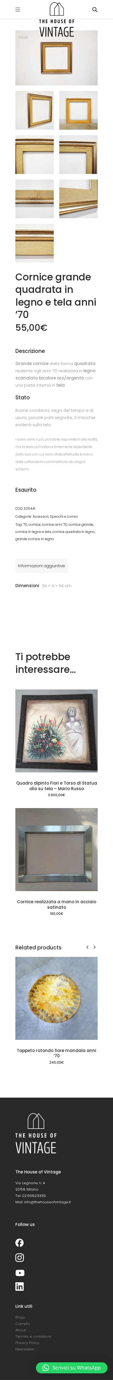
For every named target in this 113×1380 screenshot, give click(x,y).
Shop (20, 1317)
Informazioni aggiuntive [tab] (41, 566)
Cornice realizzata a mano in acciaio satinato (56, 904)
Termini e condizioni (33, 1336)
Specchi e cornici (64, 516)
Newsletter (25, 1349)
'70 (25, 524)
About (20, 1330)
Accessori (41, 516)
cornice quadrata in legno (73, 531)
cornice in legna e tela (33, 531)
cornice (35, 524)
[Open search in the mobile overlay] (95, 9)
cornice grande (81, 524)
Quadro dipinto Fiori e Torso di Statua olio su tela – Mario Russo (56, 785)
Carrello (22, 1323)
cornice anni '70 (54, 524)
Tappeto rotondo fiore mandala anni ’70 (56, 1053)
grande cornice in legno (34, 539)
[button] (72, 1367)
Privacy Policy (27, 1342)
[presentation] (87, 947)
